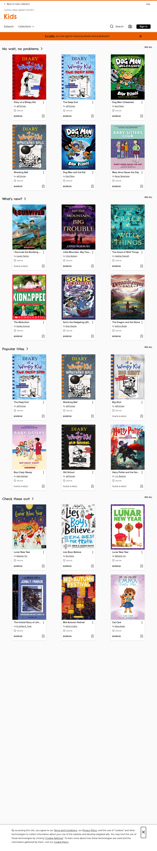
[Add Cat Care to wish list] (142, 637)
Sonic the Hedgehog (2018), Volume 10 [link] (77, 322)
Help (148, 4)
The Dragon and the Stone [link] (126, 322)
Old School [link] (69, 472)
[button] (116, 27)
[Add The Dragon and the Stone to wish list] (142, 337)
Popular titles (14, 349)
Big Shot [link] (116, 402)
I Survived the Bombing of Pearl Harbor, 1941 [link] (28, 252)
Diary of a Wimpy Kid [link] (25, 102)
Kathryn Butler (121, 326)
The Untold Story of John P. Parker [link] (28, 622)
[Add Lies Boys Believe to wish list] (92, 566)
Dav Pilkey (119, 106)
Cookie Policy (61, 842)
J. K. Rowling (120, 476)
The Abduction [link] (21, 322)
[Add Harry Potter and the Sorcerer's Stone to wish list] (142, 487)
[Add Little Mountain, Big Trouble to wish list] (92, 266)
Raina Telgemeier (122, 176)
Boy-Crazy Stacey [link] (23, 472)
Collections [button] (25, 26)
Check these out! (16, 499)
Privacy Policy (89, 830)
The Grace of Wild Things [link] (125, 252)
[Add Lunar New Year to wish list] (43, 566)
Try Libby (50, 36)
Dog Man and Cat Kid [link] (74, 172)
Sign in (143, 26)
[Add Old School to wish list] (92, 487)
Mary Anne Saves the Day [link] (125, 172)
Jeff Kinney (21, 106)
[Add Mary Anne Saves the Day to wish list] (142, 187)
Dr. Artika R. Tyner (24, 626)
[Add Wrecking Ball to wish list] (43, 187)
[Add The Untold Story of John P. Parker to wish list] (43, 637)
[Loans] (130, 27)
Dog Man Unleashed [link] (123, 102)
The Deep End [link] (70, 102)
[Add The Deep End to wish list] (92, 116)
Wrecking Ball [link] (21, 172)
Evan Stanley (71, 326)
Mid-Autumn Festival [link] (74, 622)
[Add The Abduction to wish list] (43, 337)
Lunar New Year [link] (22, 552)
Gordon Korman (23, 326)
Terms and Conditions (65, 830)
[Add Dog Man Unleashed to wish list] (142, 116)
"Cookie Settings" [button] (54, 838)
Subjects (9, 26)
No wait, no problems (21, 49)
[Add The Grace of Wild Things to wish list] (142, 266)
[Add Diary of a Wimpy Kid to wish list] (43, 116)
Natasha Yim (21, 556)
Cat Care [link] (116, 622)
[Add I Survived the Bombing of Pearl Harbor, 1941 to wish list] (43, 266)
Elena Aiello (120, 626)
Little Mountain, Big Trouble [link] (77, 252)
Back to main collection (18, 4)
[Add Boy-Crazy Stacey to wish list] (43, 487)
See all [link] (148, 47)
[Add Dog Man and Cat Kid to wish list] (92, 187)
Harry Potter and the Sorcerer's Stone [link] (126, 472)
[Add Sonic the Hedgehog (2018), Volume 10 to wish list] (92, 337)
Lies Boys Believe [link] (72, 552)
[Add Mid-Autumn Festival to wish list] (92, 637)
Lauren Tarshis (22, 256)
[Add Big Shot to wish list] (142, 417)
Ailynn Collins (71, 626)
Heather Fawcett (122, 256)
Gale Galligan (22, 476)
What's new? (12, 199)
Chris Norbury (71, 256)
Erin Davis (70, 556)
